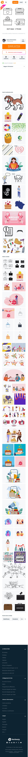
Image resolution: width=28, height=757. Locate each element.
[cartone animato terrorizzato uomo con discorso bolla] (6, 202)
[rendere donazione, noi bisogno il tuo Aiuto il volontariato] (13, 566)
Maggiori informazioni (8, 66)
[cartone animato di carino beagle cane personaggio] (13, 102)
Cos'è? (14, 63)
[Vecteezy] (2, 2)
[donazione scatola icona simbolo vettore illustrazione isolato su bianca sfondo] (7, 422)
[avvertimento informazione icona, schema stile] (8, 293)
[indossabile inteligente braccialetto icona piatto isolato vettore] (8, 128)
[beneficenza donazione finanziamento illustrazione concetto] (13, 579)
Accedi (21, 2)
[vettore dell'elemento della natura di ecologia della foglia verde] (8, 162)
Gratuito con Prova (14, 46)
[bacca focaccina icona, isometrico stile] (8, 150)
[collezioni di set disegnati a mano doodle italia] (13, 320)
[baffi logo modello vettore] (8, 305)
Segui (23, 41)
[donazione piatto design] (8, 688)
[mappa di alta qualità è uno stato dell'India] (8, 267)
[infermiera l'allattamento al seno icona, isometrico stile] (9, 242)
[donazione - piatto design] (8, 700)
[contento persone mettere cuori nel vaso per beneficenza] (13, 497)
